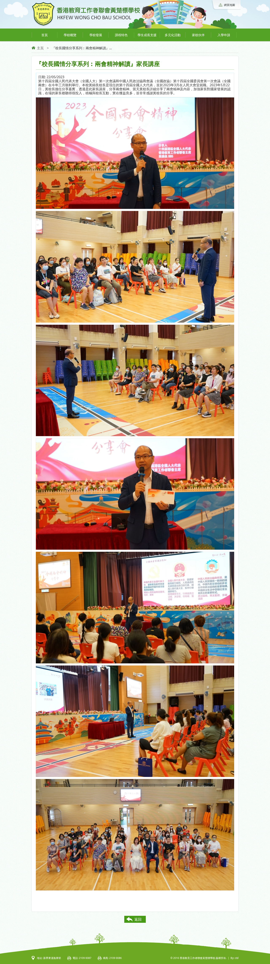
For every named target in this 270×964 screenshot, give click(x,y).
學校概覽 (70, 35)
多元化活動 (173, 35)
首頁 (44, 35)
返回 (138, 919)
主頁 (40, 48)
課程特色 (121, 35)
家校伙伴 (198, 35)
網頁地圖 (229, 5)
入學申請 (223, 35)
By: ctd (234, 958)
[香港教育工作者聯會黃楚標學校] (86, 25)
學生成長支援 (147, 35)
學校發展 (95, 35)
